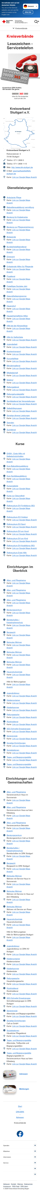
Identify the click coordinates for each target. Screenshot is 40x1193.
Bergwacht (11, 632)
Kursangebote (12, 485)
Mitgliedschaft (12, 372)
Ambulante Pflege (14, 197)
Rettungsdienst (13, 387)
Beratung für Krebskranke (17, 217)
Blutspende (11, 236)
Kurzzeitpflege (12, 358)
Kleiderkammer (13, 707)
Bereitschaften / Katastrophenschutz (15, 621)
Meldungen (24, 1089)
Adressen (23, 1074)
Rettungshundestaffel (15, 394)
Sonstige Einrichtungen (16, 743)
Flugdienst (11, 276)
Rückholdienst (12, 721)
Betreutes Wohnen (14, 642)
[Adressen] (9, 1074)
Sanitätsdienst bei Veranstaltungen (21, 401)
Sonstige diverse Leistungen (18, 415)
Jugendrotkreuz (13, 693)
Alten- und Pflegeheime (16, 580)
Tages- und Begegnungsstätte (19, 757)
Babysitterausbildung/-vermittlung (20, 207)
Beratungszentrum (14, 609)
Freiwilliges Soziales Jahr (17, 286)
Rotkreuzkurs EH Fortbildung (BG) (21, 505)
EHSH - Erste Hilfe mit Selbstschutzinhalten (16, 454)
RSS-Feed (15, 1186)
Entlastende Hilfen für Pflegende (20, 266)
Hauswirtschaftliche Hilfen (17, 315)
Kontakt (13, 1184)
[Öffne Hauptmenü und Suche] (36, 21)
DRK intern (24, 1186)
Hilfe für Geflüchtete (15, 337)
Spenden (10, 422)
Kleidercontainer (13, 700)
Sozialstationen (13, 750)
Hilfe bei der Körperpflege (17, 325)
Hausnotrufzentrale (14, 671)
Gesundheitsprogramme (16, 296)
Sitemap (20, 1184)
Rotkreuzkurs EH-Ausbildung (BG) (21, 545)
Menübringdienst (13, 365)
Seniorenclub (12, 736)
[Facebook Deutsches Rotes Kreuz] (20, 1134)
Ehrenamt (11, 256)
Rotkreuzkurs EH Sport (16, 524)
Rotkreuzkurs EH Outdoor (17, 517)
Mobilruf (10, 380)
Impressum (7, 1186)
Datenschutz (28, 1184)
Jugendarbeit (12, 344)
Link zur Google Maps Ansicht (24, 177)
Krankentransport (14, 351)
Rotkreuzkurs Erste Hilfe (17, 552)
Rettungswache (13, 714)
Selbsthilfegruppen (14, 408)
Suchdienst (11, 429)
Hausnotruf (11, 306)
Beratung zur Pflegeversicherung (20, 227)
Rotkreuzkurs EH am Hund (18, 531)
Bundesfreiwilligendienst (16, 246)
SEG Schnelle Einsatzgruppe (18, 728)
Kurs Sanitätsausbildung (17, 476)
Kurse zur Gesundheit (16, 495)
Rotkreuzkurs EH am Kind (17, 538)
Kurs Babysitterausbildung (17, 466)
